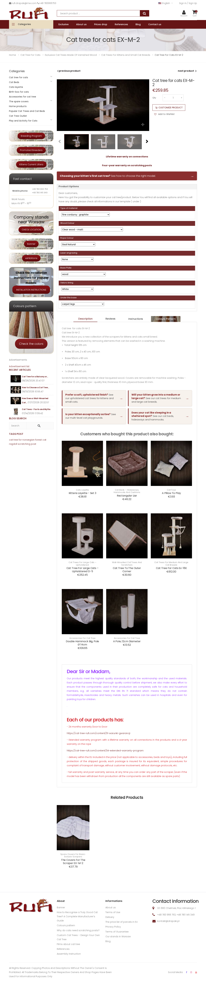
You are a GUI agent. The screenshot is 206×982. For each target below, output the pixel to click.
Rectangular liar (127, 495)
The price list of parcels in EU (121, 921)
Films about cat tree (68, 944)
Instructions (135, 319)
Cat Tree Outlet (18, 115)
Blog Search (17, 418)
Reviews (110, 319)
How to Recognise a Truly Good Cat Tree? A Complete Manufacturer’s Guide (77, 916)
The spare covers (18, 101)
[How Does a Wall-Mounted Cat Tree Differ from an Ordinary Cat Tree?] (16, 400)
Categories (24, 24)
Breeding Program (31, 136)
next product (186, 70)
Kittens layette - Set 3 (82, 493)
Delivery (109, 917)
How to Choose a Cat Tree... (35, 387)
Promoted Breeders (31, 150)
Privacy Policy (113, 926)
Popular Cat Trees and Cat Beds (27, 111)
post (33, 444)
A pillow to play (171, 493)
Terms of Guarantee (117, 931)
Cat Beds (14, 82)
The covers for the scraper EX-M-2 (73, 861)
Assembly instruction (69, 953)
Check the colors (31, 344)
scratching (24, 444)
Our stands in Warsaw (118, 936)
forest (38, 439)
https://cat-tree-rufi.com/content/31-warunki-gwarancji (98, 733)
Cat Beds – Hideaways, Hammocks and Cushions (127, 491)
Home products (18, 106)
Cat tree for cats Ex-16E (171, 568)
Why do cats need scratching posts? (78, 930)
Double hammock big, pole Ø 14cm (82, 642)
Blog (108, 941)
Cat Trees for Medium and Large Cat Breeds (171, 563)
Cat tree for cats (18, 77)
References (63, 949)
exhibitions (31, 258)
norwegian (28, 439)
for (20, 439)
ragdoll (13, 444)
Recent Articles (20, 370)
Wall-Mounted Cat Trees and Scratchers (127, 563)
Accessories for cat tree (82, 638)
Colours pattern (166, 319)
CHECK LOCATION (31, 229)
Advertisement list (19, 366)
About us (110, 907)
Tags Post (16, 434)
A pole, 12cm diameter (127, 641)
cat (44, 439)
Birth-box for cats (19, 91)
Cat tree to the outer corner (127, 569)
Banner (31, 244)
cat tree (13, 439)
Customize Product (171, 107)
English (166, 3)
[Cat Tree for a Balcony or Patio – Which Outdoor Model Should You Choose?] (16, 378)
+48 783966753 (47, 3)
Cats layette (82, 490)
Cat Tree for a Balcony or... (35, 376)
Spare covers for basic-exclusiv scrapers (73, 855)
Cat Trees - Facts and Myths (36, 409)
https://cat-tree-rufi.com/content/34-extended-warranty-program (105, 750)
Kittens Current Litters (31, 164)
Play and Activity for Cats (23, 120)
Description (85, 319)
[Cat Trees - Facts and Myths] (16, 411)
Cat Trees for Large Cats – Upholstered (82, 563)
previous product (69, 70)
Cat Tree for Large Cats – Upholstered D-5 (82, 569)
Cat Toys (171, 490)
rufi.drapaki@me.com (24, 3)
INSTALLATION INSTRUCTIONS (31, 289)
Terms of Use (112, 912)
